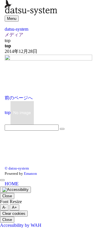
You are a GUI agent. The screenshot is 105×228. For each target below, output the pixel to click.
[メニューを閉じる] (2, 180)
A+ (14, 207)
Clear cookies (13, 213)
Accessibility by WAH (20, 225)
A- (4, 207)
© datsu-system (17, 168)
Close (7, 196)
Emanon (30, 173)
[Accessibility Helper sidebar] (15, 189)
